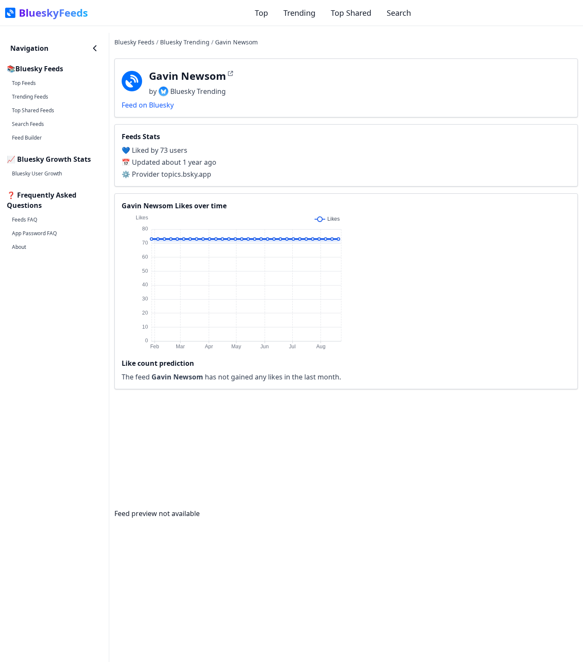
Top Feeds (24, 83)
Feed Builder (27, 137)
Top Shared (351, 13)
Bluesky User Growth (37, 173)
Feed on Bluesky (148, 105)
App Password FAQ (34, 233)
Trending (299, 13)
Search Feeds (28, 124)
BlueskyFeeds (53, 13)
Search (399, 13)
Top (261, 13)
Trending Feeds (30, 96)
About (19, 247)
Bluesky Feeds (134, 42)
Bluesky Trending (185, 42)
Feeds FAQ (24, 219)
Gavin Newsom (236, 42)
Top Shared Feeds (33, 110)
